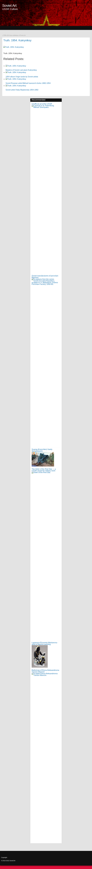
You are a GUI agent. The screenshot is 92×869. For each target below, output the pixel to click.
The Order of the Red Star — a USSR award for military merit (44, 470)
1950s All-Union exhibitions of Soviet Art (14, 35)
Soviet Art (9, 5)
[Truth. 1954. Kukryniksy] (13, 47)
